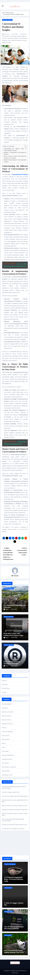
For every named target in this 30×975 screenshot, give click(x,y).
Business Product (7, 19)
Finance (4, 727)
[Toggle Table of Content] (24, 146)
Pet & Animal (5, 763)
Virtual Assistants (7, 42)
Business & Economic (7, 712)
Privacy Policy (5, 688)
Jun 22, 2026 (14, 665)
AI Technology (12, 36)
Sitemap (4, 692)
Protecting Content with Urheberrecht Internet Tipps (13, 634)
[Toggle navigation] (2, 6)
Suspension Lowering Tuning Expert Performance (15, 809)
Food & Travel (5, 735)
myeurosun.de (5, 848)
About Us (4, 680)
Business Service (6, 719)
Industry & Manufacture (8, 755)
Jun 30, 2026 (14, 637)
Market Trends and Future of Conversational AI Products (15, 160)
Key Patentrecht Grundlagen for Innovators (13, 828)
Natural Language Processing (19, 40)
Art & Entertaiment (7, 704)
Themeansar (15, 972)
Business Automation (8, 38)
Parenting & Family (7, 759)
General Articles (9, 911)
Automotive (5, 708)
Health (3, 743)
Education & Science (7, 723)
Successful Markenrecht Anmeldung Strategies (11, 663)
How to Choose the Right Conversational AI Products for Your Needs (15, 157)
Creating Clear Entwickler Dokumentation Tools (14, 824)
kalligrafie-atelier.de (7, 840)
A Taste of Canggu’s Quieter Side (10, 792)
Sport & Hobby (6, 771)
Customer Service (7, 40)
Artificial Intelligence (21, 36)
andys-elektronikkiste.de (8, 846)
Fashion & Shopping (7, 731)
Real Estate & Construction (9, 767)
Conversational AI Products (20, 174)
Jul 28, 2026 (14, 609)
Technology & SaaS (7, 775)
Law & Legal (5, 751)
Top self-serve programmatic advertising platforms (15, 796)
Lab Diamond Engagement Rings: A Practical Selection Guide (13, 879)
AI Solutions (5, 36)
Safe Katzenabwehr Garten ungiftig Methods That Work (14, 951)
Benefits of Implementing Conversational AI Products (15, 153)
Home (3, 747)
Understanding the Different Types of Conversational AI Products (15, 149)
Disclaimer (4, 684)
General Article (6, 739)
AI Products (23, 34)
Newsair (22, 970)
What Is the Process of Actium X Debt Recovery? (15, 805)
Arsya (7, 34)
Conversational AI (23, 38)
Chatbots (16, 38)
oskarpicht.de (5, 838)
